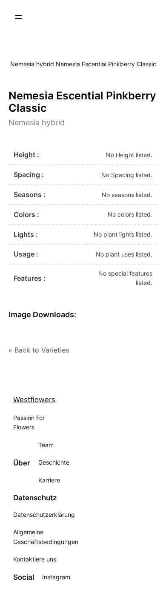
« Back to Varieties (39, 350)
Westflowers (34, 399)
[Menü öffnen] (18, 17)
